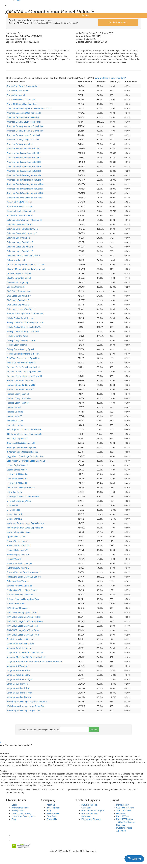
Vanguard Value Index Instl (19, 670)
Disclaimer (121, 813)
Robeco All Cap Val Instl (17, 581)
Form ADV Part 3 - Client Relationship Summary (125, 822)
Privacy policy (122, 804)
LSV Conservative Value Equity (21, 487)
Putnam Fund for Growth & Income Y (23, 572)
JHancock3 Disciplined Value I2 (21, 442)
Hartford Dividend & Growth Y (20, 389)
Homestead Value (15, 420)
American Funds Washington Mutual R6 (25, 197)
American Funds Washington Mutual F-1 (25, 179)
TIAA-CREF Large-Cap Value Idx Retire (25, 621)
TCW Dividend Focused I (18, 607)
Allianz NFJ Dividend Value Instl (21, 99)
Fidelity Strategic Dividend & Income (23, 353)
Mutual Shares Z (14, 518)
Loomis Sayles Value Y (17, 465)
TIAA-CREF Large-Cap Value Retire (23, 634)
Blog (14, 819)
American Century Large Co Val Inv (23, 139)
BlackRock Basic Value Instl (19, 202)
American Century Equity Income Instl (24, 121)
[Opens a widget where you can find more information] (134, 859)
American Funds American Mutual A (23, 148)
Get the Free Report (118, 22)
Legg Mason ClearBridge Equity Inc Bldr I (25, 456)
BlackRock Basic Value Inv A (19, 206)
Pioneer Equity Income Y (18, 554)
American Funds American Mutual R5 (24, 166)
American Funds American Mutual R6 (24, 170)
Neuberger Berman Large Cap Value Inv (25, 527)
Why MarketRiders (20, 807)
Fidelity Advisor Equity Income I (21, 318)
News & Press (53, 813)
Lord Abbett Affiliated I (17, 483)
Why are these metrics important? (110, 77)
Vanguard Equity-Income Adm (20, 643)
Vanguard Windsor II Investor (20, 692)
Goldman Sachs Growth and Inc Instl (23, 367)
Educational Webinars (91, 819)
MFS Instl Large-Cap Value (19, 500)
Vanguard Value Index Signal (20, 679)
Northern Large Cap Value (19, 532)
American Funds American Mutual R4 (24, 161)
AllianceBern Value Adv (17, 90)
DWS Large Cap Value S (18, 300)
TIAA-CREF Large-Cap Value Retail (23, 630)
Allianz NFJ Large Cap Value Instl (22, 103)
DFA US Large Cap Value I (19, 273)
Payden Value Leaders (17, 541)
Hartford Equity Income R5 (19, 398)
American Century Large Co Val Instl (23, 135)
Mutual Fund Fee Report (92, 810)
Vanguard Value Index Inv (18, 674)
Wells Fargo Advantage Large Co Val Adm (26, 706)
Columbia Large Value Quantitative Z (23, 255)
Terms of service (123, 810)
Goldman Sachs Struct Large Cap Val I (24, 376)
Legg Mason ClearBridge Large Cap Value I (26, 460)
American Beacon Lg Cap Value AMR (24, 112)
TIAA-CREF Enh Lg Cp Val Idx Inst (22, 612)
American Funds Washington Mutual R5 (25, 193)
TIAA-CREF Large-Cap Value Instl (22, 625)
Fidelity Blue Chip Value (17, 335)
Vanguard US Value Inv (17, 665)
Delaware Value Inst (16, 260)
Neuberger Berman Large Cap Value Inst (25, 523)
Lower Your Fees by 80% (23, 816)
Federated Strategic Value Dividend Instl (25, 313)
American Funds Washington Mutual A (24, 175)
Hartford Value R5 (15, 411)
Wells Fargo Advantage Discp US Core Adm (27, 701)
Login (12, 7)
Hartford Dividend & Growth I (20, 380)
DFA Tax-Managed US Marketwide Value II (26, 268)
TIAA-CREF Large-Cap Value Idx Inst (23, 616)
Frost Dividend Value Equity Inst (21, 362)
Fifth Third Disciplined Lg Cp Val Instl (23, 358)
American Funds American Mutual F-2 (24, 157)
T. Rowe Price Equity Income (20, 594)
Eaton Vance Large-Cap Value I (21, 309)
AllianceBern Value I (16, 95)
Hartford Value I (14, 407)
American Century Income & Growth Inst (25, 126)
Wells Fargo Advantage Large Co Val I (24, 710)
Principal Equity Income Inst (19, 563)
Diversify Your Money (21, 813)
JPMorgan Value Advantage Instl (21, 447)
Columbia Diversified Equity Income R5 (24, 219)
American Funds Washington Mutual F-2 (25, 184)
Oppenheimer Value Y (17, 536)
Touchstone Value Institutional (20, 639)
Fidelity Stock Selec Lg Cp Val (20, 349)
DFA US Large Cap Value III (19, 277)
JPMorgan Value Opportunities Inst (22, 451)
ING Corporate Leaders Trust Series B (24, 429)
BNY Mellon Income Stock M (20, 215)
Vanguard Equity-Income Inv (19, 648)
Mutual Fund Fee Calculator (89, 806)
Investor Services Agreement (124, 829)
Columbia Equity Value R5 (18, 237)
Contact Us (52, 819)
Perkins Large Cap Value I (18, 545)
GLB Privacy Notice (125, 807)
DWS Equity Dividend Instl (18, 291)
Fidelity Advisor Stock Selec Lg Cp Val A (25, 322)
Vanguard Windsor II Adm (18, 688)
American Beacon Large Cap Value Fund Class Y (29, 108)
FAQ (49, 810)
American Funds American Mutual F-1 (24, 153)
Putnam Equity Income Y (18, 567)
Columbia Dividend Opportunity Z (22, 233)
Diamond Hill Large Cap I (18, 282)
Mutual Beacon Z (14, 514)
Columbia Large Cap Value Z (20, 242)
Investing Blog (53, 807)
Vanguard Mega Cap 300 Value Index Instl (26, 657)
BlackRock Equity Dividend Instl (21, 210)
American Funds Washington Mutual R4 (25, 188)
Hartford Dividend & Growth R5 (21, 384)
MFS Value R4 (13, 509)
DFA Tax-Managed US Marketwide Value (25, 264)
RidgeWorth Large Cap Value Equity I (24, 576)
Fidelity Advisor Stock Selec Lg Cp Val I (24, 326)
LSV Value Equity (14, 491)
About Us (51, 804)
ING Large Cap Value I (17, 438)
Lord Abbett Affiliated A (17, 474)
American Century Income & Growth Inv (25, 130)
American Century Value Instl (20, 144)
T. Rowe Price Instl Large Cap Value (23, 599)
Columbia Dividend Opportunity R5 (22, 228)
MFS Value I (12, 505)
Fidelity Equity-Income (17, 344)
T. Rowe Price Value (16, 603)
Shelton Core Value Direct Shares (22, 590)
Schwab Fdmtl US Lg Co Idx (19, 585)
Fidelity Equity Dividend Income (21, 340)
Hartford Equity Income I (18, 393)
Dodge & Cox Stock (15, 286)
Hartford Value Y (14, 416)
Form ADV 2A (122, 816)
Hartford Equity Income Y (18, 402)
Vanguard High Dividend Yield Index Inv (25, 652)
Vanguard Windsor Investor (19, 697)
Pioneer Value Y (14, 558)
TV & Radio (52, 816)
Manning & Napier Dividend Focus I (23, 496)
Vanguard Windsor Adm (17, 683)
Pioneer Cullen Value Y (17, 549)
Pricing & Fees (18, 810)
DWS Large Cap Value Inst (19, 295)
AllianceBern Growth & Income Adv (22, 86)
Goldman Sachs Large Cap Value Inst (24, 371)
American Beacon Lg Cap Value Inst (23, 117)
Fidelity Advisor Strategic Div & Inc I (23, 331)
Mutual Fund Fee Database (89, 815)
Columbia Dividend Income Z (20, 224)
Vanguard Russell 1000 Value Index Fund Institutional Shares (34, 661)
